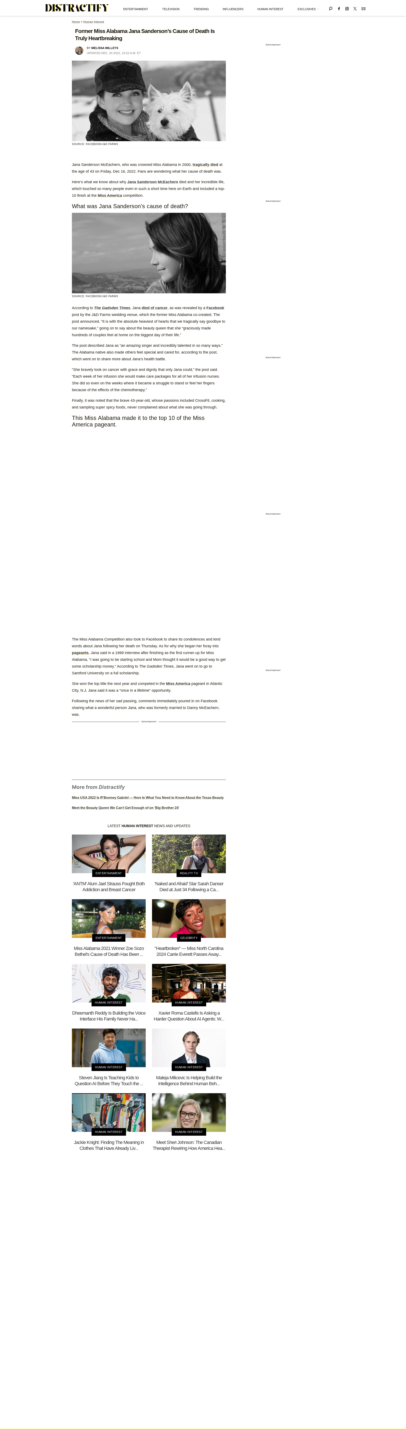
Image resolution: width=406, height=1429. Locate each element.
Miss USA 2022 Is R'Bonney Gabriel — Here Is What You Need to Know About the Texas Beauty (148, 797)
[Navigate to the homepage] (77, 8)
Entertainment (135, 9)
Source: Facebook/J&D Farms (95, 144)
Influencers (233, 9)
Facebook (215, 308)
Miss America (110, 195)
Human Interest (270, 9)
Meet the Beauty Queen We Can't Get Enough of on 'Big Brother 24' (125, 808)
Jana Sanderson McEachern (152, 182)
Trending (201, 9)
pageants (80, 653)
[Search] (331, 8)
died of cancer (154, 308)
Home (76, 21)
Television (171, 9)
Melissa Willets (104, 48)
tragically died (205, 165)
